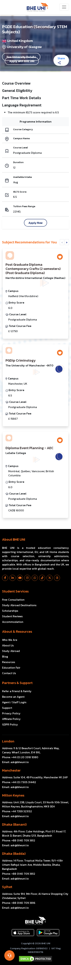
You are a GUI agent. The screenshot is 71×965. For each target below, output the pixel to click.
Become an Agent (13, 697)
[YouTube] (20, 578)
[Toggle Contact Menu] (9, 955)
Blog (5, 656)
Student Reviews (12, 616)
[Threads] (57, 578)
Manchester (11, 770)
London (8, 741)
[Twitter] (50, 578)
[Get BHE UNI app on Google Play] (48, 932)
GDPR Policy (10, 724)
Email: (15, 762)
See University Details (21, 57)
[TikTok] (42, 578)
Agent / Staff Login (14, 702)
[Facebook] (5, 578)
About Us (8, 645)
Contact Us (9, 673)
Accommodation (12, 622)
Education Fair (11, 667)
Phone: (20, 757)
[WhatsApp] (35, 578)
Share (61, 58)
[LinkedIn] (12, 578)
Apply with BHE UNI (21, 61)
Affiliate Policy (11, 719)
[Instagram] (27, 578)
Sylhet (7, 886)
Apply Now (35, 223)
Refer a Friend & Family (17, 691)
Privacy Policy (11, 713)
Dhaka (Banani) (14, 824)
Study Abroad (11, 651)
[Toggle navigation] (64, 7)
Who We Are (9, 640)
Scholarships (10, 611)
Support (7, 708)
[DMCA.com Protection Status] (35, 958)
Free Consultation (13, 600)
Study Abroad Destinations (19, 605)
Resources (8, 662)
